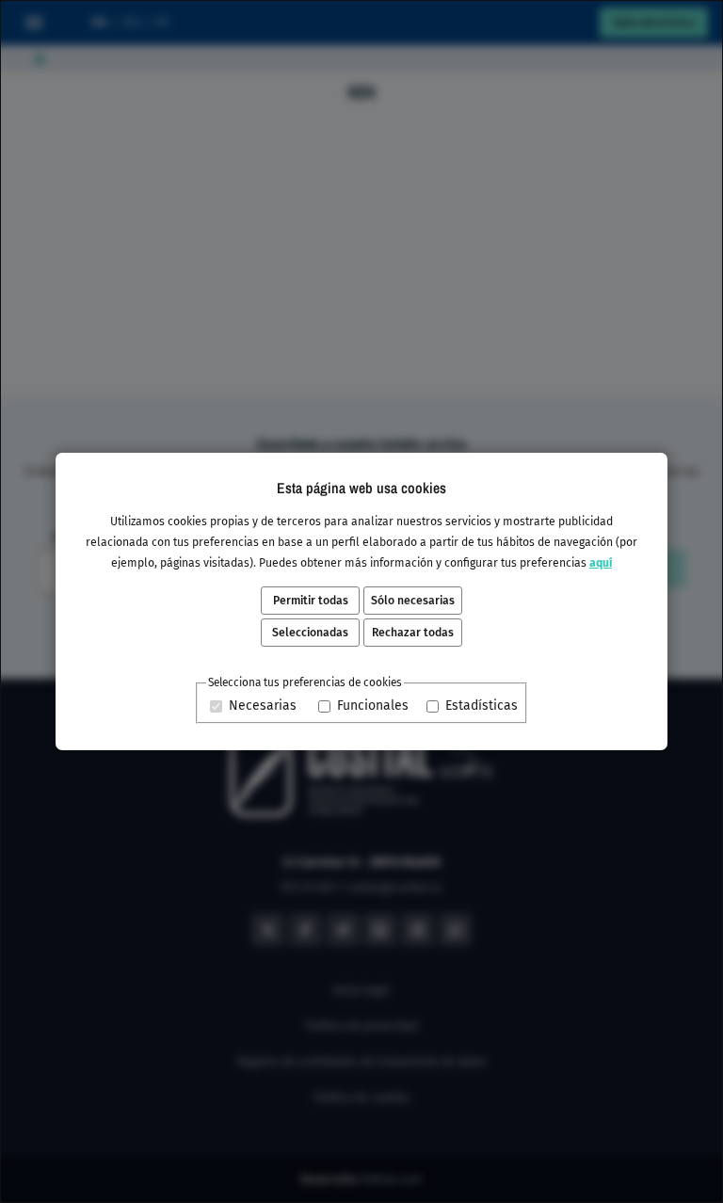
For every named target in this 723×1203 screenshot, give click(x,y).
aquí (600, 562)
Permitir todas (310, 600)
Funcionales (373, 706)
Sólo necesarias (413, 600)
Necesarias (263, 706)
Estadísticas (481, 706)
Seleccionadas (310, 632)
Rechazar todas (413, 632)
